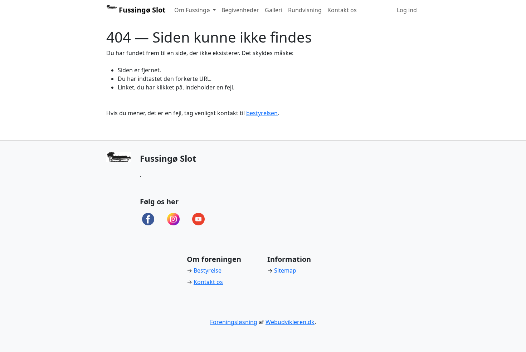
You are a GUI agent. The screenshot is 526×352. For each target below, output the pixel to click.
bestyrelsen (262, 113)
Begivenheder (240, 10)
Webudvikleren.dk (290, 322)
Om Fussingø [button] (192, 10)
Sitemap (285, 270)
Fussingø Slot (141, 10)
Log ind (407, 10)
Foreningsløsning (233, 322)
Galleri (273, 10)
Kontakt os (342, 10)
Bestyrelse (207, 270)
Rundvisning (305, 10)
